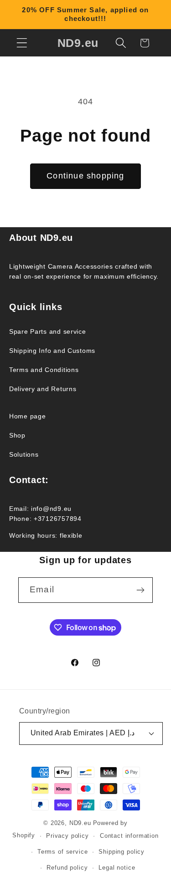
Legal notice (116, 867)
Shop (17, 435)
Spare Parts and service (47, 331)
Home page (27, 416)
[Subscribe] (140, 590)
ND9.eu (80, 823)
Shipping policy (121, 851)
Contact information (129, 835)
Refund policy (67, 867)
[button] (22, 43)
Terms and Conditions (43, 369)
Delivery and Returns (42, 388)
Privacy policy (67, 835)
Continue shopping (85, 175)
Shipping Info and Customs (52, 350)
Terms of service (62, 851)
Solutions (23, 454)
